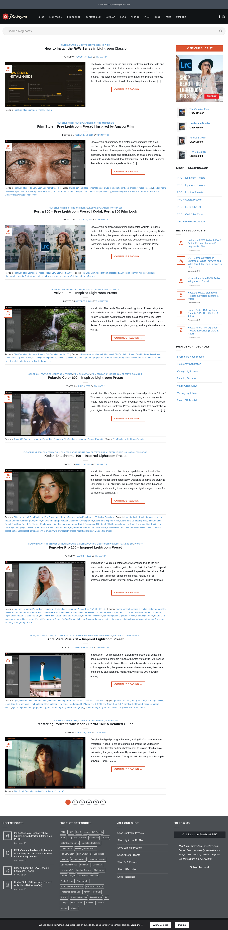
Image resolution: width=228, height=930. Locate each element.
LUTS (123, 17)
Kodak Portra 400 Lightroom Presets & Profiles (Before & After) (203, 330)
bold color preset (86, 354)
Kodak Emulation (99, 208)
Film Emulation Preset (125, 354)
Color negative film (154, 701)
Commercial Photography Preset (26, 521)
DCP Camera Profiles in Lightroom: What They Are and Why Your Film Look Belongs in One (205, 262)
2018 (70, 832)
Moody (64, 875)
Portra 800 (116, 208)
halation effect (26, 191)
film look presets (145, 188)
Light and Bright (78, 859)
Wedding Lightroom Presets (82, 276)
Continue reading (128, 89)
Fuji (122, 544)
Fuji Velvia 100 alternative (40, 524)
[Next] (103, 802)
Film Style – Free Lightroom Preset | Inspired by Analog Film (85, 126)
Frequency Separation (189, 363)
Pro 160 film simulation (71, 619)
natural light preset (144, 616)
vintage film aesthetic (27, 195)
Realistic (89, 903)
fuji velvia (59, 358)
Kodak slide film (153, 524)
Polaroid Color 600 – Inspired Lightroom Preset (85, 377)
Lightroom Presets (135, 439)
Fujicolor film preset (14, 616)
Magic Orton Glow (187, 385)
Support (181, 17)
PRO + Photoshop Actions (191, 221)
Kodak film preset (137, 524)
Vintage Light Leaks (187, 371)
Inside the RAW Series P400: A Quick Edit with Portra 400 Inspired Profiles (204, 243)
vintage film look (125, 707)
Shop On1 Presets (127, 862)
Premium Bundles (79, 897)
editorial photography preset (55, 521)
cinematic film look (132, 517)
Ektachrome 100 (32, 452)
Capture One (93, 17)
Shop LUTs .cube (126, 869)
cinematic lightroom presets (124, 188)
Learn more (137, 925)
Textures (100, 903)
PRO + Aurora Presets (189, 199)
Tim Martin (101, 57)
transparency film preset (40, 531)
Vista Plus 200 (133, 636)
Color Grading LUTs (70, 843)
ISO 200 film (100, 704)
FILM (147, 17)
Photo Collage (67, 881)
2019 (78, 832)
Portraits (97, 892)
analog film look (123, 609)
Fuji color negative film (105, 612)
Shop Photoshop (126, 876)
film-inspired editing (68, 612)
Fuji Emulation (99, 289)
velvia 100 (136, 358)
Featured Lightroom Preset (56, 374)
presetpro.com (80, 191)
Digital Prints (66, 848)
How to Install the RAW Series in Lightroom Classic (86, 48)
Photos (135, 17)
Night (72, 875)
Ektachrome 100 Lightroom (81, 521)
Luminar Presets (83, 870)
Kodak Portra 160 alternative (68, 616)
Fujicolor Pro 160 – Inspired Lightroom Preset (85, 547)
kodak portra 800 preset (136, 273)
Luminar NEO (67, 870)
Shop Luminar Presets (129, 847)
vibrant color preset (85, 531)
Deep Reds (10, 704)
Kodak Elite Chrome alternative (114, 524)
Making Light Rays (187, 393)
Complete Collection (91, 843)
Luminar (110, 17)
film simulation (50, 704)
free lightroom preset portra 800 (110, 273)
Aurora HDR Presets (93, 832)
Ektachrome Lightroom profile (133, 521)
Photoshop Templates (70, 892)
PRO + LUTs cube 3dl (189, 207)
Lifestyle (64, 859)
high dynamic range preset (65, 524)
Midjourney (99, 870)
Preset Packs (96, 897)
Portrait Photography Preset (47, 619)
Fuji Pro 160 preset (152, 612)
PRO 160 (139, 544)
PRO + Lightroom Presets (191, 177)
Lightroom (55, 17)
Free (168, 17)
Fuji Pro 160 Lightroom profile (129, 612)
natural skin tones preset (118, 527)
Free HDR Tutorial (187, 400)
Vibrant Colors (110, 707)
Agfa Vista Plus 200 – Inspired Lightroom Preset (85, 639)
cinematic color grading (100, 188)
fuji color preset (24, 358)
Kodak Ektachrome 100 (114, 452)
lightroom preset (62, 527)
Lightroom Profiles (78, 527)
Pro (106, 897)
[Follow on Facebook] (219, 17)
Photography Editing (37, 707)
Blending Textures (186, 378)
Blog (158, 17)
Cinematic (94, 838)
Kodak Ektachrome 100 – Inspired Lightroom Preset (85, 456)
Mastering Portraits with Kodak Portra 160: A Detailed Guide (85, 724)
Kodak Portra (86, 720)
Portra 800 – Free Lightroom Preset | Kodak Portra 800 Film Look (85, 211)
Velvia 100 (114, 289)
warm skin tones (61, 276)
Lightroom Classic (140, 704)
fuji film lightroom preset (43, 358)
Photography (82, 881)
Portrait (86, 892)
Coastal (105, 838)
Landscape (99, 854)
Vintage (64, 908)
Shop (41, 17)
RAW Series (76, 903)
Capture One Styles (77, 838)
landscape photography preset (92, 358)
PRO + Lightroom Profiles (191, 185)
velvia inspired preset (21, 361)
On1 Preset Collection (88, 875)
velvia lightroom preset (42, 361)
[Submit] (221, 31)
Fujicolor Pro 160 (31, 616)
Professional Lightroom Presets (39, 276)
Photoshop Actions (94, 886)
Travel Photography (94, 707)
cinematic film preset (104, 354)
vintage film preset (103, 531)
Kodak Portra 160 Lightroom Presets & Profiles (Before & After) (203, 313)
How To (106, 45)
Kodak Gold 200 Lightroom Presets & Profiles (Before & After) (203, 295)
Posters (64, 897)
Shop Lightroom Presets (130, 832)
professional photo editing (99, 191)
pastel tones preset (25, 619)
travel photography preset (64, 531)
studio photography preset (135, 619)
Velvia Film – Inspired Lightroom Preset (85, 293)
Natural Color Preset (97, 527)
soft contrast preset (20, 531)
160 (55, 720)
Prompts (64, 903)
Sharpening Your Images (190, 356)
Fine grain (63, 704)
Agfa (32, 636)
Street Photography (75, 707)
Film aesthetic (22, 704)
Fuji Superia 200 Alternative (81, 704)
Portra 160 (111, 720)
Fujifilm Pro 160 (47, 616)
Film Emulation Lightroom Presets (80, 45)
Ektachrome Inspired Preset (106, 521)
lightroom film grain (42, 191)
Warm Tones (139, 707)
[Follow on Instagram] (223, 17)
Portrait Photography (56, 707)
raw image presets (120, 191)
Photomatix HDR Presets (72, 886)
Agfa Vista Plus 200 (121, 701)
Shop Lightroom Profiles (130, 840)
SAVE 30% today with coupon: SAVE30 (114, 5)
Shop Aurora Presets (128, 854)
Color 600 (34, 374)
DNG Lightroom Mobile (85, 848)
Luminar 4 (84, 865)
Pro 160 (129, 544)
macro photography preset (119, 358)
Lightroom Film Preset (44, 527)
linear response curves (62, 191)
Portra (100, 720)
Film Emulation (65, 123)
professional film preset (141, 527)
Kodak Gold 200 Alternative (119, 704)
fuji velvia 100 (70, 358)
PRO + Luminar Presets (190, 192)
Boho (63, 838)
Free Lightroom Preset (146, 354)
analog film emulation (78, 188)
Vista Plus (119, 636)
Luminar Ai (97, 865)
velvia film (146, 358)
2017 (63, 832)
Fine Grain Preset (20, 524)
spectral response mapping (142, 191)
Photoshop (74, 17)
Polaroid (137, 374)
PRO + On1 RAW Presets (191, 214)
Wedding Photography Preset (18, 622)
